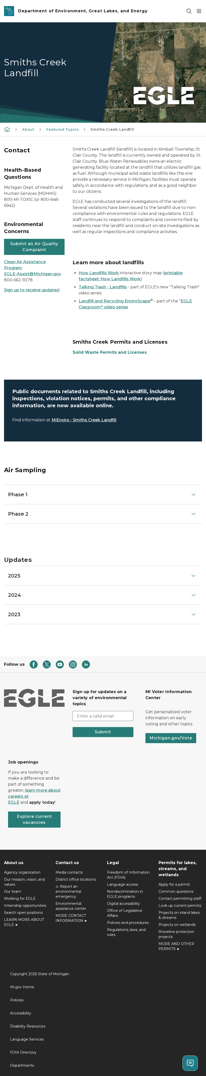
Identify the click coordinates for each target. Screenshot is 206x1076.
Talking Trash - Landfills (103, 287)
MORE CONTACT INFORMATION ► (72, 918)
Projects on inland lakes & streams (179, 915)
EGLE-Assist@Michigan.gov (32, 274)
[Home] (7, 129)
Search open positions (23, 912)
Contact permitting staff (180, 898)
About (28, 129)
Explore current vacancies (34, 819)
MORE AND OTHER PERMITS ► (176, 946)
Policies (16, 1000)
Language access (122, 884)
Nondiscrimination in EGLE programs (125, 894)
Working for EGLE (20, 898)
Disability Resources (27, 1026)
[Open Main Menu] (199, 11)
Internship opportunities (25, 905)
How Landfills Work (99, 273)
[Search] (189, 11)
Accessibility (20, 1013)
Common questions (176, 891)
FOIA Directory (23, 1052)
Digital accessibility (123, 903)
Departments (22, 1065)
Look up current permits (180, 905)
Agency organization (22, 872)
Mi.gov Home (22, 987)
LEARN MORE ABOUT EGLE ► (24, 922)
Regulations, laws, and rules (126, 932)
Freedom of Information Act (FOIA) (128, 875)
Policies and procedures (128, 922)
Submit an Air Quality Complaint (34, 246)
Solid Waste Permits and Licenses (110, 352)
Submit (103, 732)
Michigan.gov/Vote (170, 738)
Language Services (27, 1039)
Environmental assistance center (71, 906)
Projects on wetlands (177, 924)
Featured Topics (62, 129)
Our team (12, 891)
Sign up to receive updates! (32, 290)
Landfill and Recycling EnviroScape (114, 301)
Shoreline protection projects (176, 934)
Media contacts (69, 872)
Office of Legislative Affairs (124, 913)
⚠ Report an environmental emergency (68, 891)
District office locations (76, 879)
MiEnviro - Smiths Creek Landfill (84, 420)
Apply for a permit (174, 884)
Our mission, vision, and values (24, 882)
